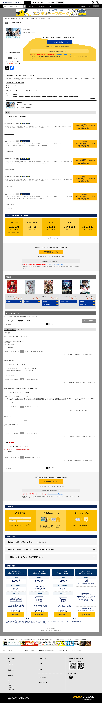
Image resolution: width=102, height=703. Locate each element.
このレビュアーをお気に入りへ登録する (71, 354)
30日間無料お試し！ (59, 42)
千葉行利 (15, 94)
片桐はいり (49, 96)
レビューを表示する (8, 451)
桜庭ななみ (27, 96)
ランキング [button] (52, 6)
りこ (25, 364)
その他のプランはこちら (52, 46)
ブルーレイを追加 (46, 304)
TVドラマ (33, 32)
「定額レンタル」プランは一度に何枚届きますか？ (26, 557)
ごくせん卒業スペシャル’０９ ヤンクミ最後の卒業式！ (18, 296)
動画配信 (61, 2)
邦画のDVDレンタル (25, 18)
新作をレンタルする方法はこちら (63, 54)
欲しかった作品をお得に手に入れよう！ (29, 639)
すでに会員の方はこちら (67, 46)
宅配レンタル (12, 684)
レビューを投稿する (88, 321)
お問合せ (41, 669)
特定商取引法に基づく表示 (65, 650)
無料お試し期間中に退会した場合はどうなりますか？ (27, 542)
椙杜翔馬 (66, 96)
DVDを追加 (8, 301)
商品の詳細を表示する (9, 134)
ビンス (25, 336)
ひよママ (26, 446)
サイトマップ (88, 650)
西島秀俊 (15, 96)
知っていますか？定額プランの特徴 (45, 639)
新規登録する (16, 615)
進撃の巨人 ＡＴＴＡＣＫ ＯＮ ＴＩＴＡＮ (52, 296)
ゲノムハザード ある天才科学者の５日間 (88, 296)
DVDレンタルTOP (8, 18)
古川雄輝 (55, 96)
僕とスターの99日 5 (22, 104)
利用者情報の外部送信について (78, 650)
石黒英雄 (44, 96)
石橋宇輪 (60, 96)
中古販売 (11, 687)
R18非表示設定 (12, 689)
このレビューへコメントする (88, 354)
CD (35, 2)
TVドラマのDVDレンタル (36, 18)
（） (19, 63)
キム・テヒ (21, 96)
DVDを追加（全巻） (65, 301)
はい (22, 351)
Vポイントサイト (43, 683)
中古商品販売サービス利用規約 (36, 650)
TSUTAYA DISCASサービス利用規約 (21, 650)
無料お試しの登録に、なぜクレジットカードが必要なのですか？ (31, 549)
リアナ (25, 420)
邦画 (29, 32)
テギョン (76, 96)
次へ (53, 324)
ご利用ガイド (81, 6)
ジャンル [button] (31, 6)
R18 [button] (95, 6)
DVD (27, 2)
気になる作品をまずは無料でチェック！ (81, 639)
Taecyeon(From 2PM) (35, 96)
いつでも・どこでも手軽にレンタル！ (10, 639)
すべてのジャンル (16, 18)
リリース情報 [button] (41, 6)
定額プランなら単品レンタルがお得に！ (64, 639)
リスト (93, 3)
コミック (42, 2)
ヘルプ (89, 6)
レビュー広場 (42, 677)
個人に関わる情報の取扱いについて (51, 650)
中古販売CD (51, 2)
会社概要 (5, 650)
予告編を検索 (15, 58)
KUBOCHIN (26, 392)
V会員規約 (10, 650)
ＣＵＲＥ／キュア (27, 296)
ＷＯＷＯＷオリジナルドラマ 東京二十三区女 (70, 296)
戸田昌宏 (71, 96)
